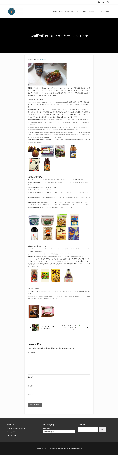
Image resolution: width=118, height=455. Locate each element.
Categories (46, 428)
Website (30, 395)
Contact (10, 424)
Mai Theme (79, 448)
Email (30, 386)
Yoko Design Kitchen (52, 448)
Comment (32, 352)
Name (30, 377)
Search (102, 429)
